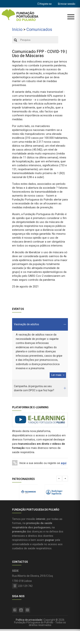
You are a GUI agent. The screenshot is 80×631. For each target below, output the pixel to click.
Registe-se (45, 3)
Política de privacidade (29, 619)
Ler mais (56, 374)
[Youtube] (21, 610)
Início (17, 29)
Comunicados (39, 29)
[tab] (40, 324)
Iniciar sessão (67, 3)
